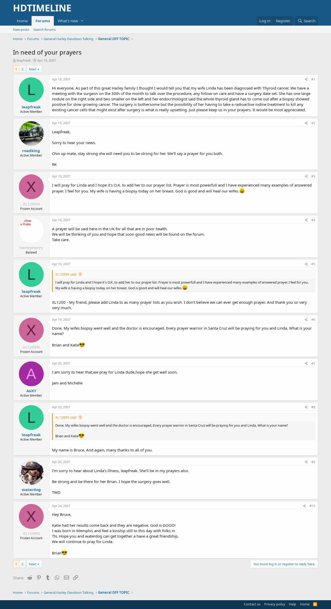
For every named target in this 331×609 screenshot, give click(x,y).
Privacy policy (274, 604)
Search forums (44, 29)
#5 (313, 264)
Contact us (252, 604)
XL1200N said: (66, 274)
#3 (313, 176)
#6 (313, 319)
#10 (312, 506)
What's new (68, 20)
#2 (313, 123)
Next (32, 69)
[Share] (306, 80)
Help (292, 604)
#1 (313, 79)
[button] (82, 21)
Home (22, 20)
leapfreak (24, 60)
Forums (42, 20)
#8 (313, 407)
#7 (313, 363)
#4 (313, 220)
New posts (21, 29)
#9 (313, 462)
